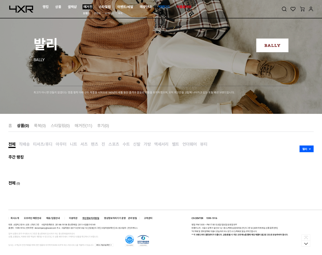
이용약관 (73, 218)
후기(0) (103, 125)
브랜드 (86, 13)
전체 (12, 144)
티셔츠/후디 (42, 144)
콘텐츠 (97, 13)
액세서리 (161, 144)
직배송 (24, 144)
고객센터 (148, 218)
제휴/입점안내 (53, 218)
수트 (126, 144)
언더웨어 (189, 144)
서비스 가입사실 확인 (103, 245)
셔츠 (84, 144)
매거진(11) (83, 125)
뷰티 (203, 144)
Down (306, 243)
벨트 (175, 144)
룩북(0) (40, 125)
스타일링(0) (60, 125)
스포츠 (113, 144)
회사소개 (15, 218)
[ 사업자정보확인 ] (107, 228)
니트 (73, 144)
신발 (136, 144)
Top (306, 237)
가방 (147, 144)
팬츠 (94, 144)
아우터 (61, 144)
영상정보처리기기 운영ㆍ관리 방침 (120, 218)
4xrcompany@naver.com (45, 228)
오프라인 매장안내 (32, 218)
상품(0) (23, 125)
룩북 (120, 13)
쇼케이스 (109, 13)
